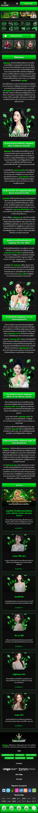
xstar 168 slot (19, 556)
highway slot (19, 674)
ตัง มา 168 (19, 635)
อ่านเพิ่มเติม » (19, 528)
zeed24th (19, 596)
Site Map (19, 779)
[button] (17, 3)
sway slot (19, 714)
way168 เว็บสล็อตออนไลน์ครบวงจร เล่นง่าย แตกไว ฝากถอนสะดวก (19, 513)
